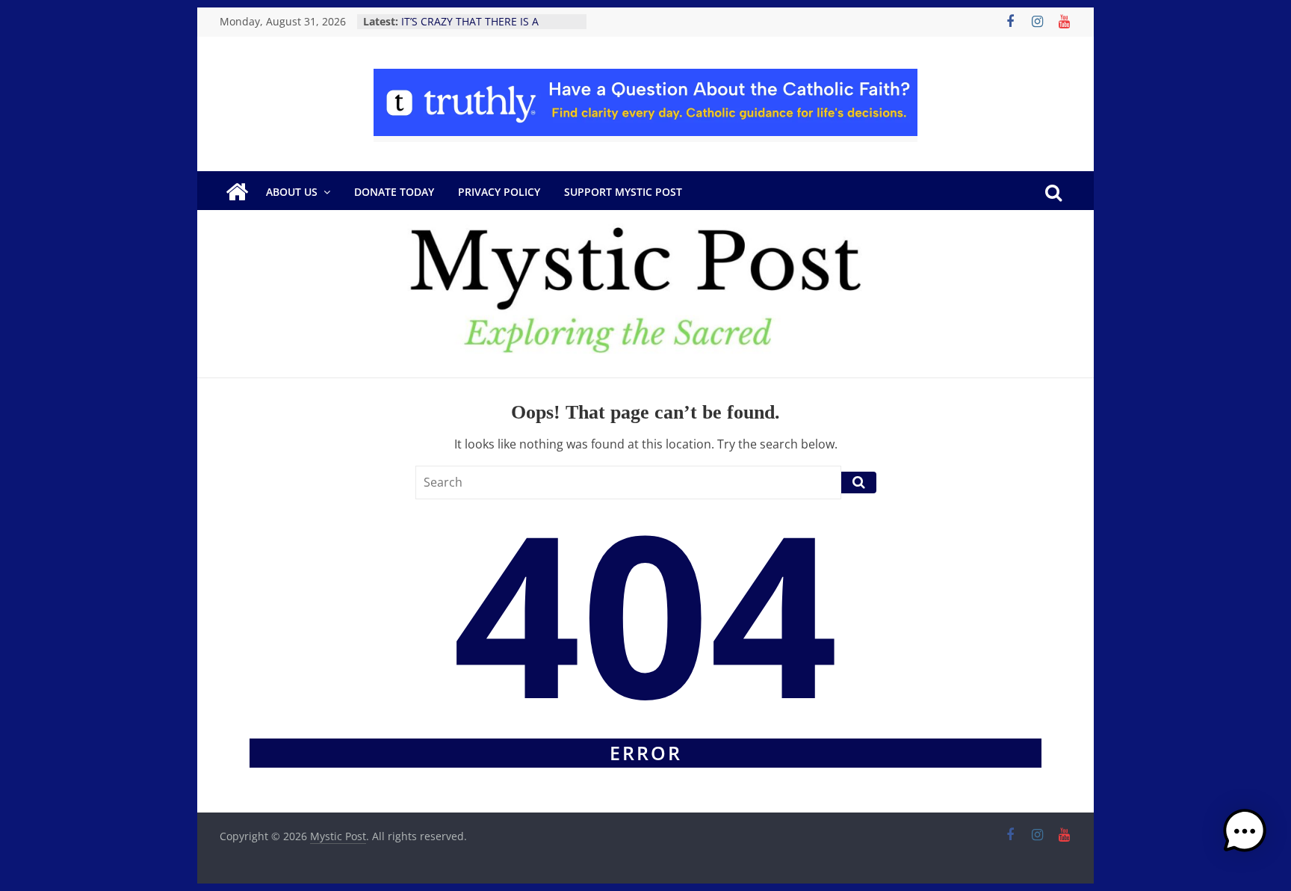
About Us (292, 192)
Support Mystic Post (623, 192)
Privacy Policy (499, 192)
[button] (1245, 838)
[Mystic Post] (237, 192)
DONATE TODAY (394, 192)
